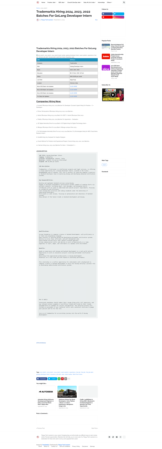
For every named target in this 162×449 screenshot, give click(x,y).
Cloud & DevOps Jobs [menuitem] (73, 2)
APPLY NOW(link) (41, 343)
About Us (46, 446)
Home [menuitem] (43, 2)
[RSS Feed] (124, 437)
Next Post (94, 428)
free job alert (89, 372)
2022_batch (44, 8)
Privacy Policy (76, 446)
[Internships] (107, 23)
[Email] (65, 378)
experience (72, 372)
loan (63, 374)
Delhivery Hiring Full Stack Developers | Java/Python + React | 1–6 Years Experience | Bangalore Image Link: (67, 403)
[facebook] (107, 13)
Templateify (45, 444)
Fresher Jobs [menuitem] (51, 2)
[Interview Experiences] (118, 23)
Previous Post (41, 428)
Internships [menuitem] (101, 2)
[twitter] (118, 13)
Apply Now (46, 107)
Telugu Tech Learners (64, 444)
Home (38, 8)
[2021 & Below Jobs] (107, 20)
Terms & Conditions (64, 446)
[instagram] (118, 17)
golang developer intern (43, 374)
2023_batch (50, 372)
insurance (53, 374)
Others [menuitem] (109, 2)
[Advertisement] (67, 35)
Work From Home (77, 374)
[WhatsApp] (59, 378)
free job (83, 372)
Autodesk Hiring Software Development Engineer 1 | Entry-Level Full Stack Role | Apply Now (46, 402)
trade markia (68, 374)
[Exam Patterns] (118, 27)
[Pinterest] (62, 378)
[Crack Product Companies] (107, 27)
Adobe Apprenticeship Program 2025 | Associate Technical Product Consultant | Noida (117, 57)
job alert (58, 374)
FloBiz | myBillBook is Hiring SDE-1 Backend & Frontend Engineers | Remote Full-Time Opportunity (87, 403)
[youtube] (107, 17)
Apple (104, 164)
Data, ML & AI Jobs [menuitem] (89, 2)
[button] (124, 2)
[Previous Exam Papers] (107, 30)
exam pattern (65, 372)
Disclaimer (85, 446)
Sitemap (92, 446)
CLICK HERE (73, 86)
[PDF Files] (118, 30)
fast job (78, 372)
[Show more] (69, 378)
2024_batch (57, 372)
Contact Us (54, 446)
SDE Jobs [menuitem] (61, 2)
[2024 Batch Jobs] (118, 20)
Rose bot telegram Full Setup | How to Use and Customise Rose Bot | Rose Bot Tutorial (117, 47)
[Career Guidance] (107, 33)
